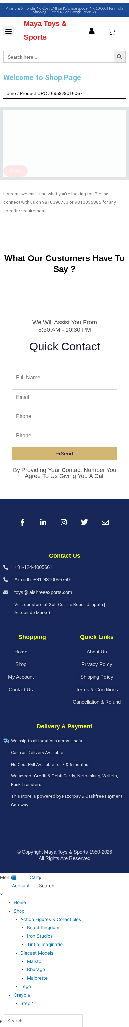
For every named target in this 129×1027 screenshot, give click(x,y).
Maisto (34, 961)
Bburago (36, 969)
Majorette (37, 978)
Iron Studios (40, 936)
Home (20, 902)
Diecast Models (37, 953)
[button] (8, 31)
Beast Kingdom (43, 927)
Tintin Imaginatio (45, 944)
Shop (19, 911)
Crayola (22, 995)
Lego (26, 986)
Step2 (27, 1003)
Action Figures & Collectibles (51, 919)
